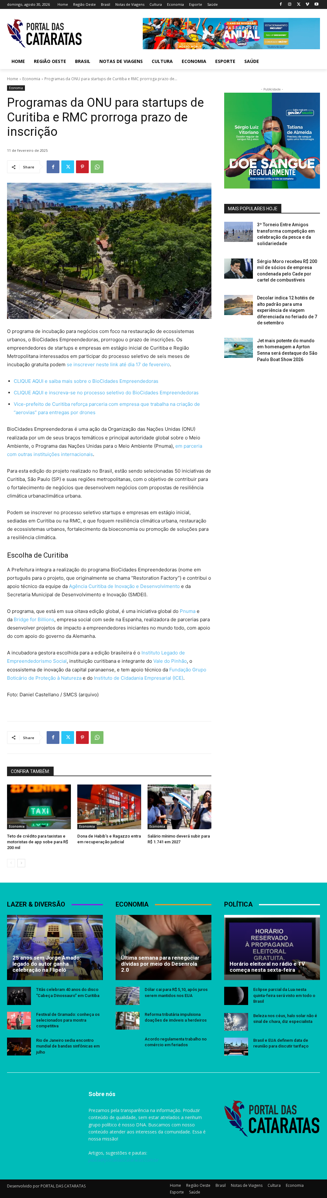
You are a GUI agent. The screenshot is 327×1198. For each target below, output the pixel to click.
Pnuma (188, 611)
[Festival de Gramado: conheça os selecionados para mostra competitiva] (19, 1021)
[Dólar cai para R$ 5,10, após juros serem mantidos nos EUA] (128, 996)
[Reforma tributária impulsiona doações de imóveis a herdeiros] (128, 1021)
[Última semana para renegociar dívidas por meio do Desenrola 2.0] (163, 947)
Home (12, 78)
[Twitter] (298, 4)
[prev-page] (11, 863)
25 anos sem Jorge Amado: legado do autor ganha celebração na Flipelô (46, 964)
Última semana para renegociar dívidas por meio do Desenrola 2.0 (160, 964)
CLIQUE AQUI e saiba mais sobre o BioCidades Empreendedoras (86, 381)
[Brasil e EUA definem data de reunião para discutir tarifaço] (236, 1046)
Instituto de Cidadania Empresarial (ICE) (138, 678)
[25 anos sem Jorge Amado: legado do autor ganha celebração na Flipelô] (55, 947)
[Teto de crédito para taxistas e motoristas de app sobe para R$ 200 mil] (39, 806)
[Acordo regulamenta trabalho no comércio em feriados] (128, 1045)
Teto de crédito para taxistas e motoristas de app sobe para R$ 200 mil (37, 842)
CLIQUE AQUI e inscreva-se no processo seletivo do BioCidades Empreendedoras (106, 393)
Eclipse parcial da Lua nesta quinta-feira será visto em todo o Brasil (284, 995)
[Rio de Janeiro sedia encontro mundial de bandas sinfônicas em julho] (19, 1046)
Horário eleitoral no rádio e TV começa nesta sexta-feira (267, 967)
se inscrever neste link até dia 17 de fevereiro (118, 364)
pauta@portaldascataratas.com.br (123, 1160)
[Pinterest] (82, 166)
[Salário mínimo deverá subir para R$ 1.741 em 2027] (179, 806)
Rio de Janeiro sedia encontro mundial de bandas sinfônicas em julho (68, 1046)
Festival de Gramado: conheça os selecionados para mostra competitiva (68, 1020)
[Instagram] (289, 4)
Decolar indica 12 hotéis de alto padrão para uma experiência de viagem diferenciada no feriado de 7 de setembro (287, 310)
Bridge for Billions (34, 619)
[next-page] (21, 863)
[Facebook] (281, 4)
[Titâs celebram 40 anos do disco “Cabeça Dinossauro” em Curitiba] (19, 996)
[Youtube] (316, 4)
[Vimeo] (307, 4)
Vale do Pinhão (170, 661)
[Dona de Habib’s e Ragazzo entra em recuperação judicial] (109, 806)
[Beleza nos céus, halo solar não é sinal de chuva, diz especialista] (236, 1022)
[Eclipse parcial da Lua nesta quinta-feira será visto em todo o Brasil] (236, 996)
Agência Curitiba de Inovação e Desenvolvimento (124, 586)
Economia (31, 78)
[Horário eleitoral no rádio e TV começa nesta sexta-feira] (272, 947)
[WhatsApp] (97, 166)
